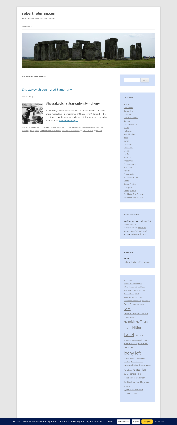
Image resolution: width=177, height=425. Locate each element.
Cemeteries (128, 107)
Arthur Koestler (139, 290)
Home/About (27, 26)
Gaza (127, 309)
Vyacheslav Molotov (133, 389)
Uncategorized (130, 190)
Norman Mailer (131, 365)
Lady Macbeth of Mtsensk (50, 130)
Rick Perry (128, 377)
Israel (126, 137)
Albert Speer (128, 280)
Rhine (126, 374)
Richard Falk (135, 373)
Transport (128, 187)
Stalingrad (127, 386)
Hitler (137, 327)
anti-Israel (141, 287)
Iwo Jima (139, 335)
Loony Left (128, 147)
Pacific (126, 154)
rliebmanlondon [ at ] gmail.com (137, 262)
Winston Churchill (130, 393)
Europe (53, 127)
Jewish (126, 141)
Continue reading (68, 120)
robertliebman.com (39, 13)
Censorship (128, 111)
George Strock (129, 317)
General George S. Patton (136, 313)
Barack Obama (129, 294)
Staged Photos (130, 184)
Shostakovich (74, 130)
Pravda (65, 130)
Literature (128, 144)
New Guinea (141, 358)
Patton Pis (142, 227)
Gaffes (126, 127)
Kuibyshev (34, 130)
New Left (127, 362)
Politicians (128, 167)
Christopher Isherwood (132, 301)
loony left (132, 353)
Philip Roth (128, 370)
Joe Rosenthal (130, 343)
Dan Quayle (146, 301)
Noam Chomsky (137, 362)
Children (127, 114)
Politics (127, 171)
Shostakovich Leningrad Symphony (47, 89)
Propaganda (129, 174)
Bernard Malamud (130, 297)
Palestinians (145, 365)
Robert (99, 130)
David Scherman (131, 304)
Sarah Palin (139, 377)
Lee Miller (128, 347)
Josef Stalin (95, 127)
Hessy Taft (127, 328)
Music (59, 127)
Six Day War (143, 382)
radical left (139, 369)
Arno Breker (128, 290)
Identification (129, 134)
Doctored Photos (131, 117)
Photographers (130, 164)
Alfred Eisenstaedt (130, 287)
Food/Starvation (130, 124)
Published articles (131, 177)
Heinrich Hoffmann (136, 321)
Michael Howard (130, 358)
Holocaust (128, 131)
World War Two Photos (71, 127)
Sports (126, 180)
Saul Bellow (129, 382)
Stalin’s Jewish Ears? (139, 231)
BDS (137, 293)
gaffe (142, 304)
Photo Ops (128, 161)
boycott (141, 297)
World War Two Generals (134, 194)
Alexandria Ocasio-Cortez (133, 284)
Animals (45, 127)
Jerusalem (127, 340)
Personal (127, 157)
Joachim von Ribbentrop (140, 340)
